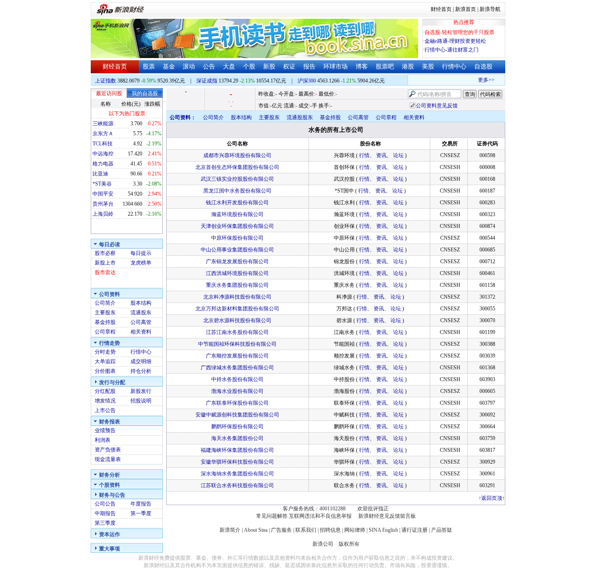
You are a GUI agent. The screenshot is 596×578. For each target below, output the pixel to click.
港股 (408, 66)
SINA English (383, 530)
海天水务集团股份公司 (237, 438)
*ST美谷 (102, 184)
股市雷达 (105, 272)
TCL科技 (102, 144)
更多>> (482, 80)
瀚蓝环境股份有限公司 (237, 214)
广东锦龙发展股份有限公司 (237, 261)
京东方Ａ (102, 134)
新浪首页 (465, 9)
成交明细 (140, 361)
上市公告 (105, 410)
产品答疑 (441, 530)
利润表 (102, 440)
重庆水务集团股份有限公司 (237, 285)
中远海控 (102, 154)
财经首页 (441, 9)
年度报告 (140, 504)
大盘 (229, 66)
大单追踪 (105, 361)
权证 (289, 66)
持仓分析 (140, 371)
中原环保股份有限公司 (237, 238)
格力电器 (102, 164)
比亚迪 (100, 174)
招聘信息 (330, 530)
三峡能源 (102, 123)
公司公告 (105, 504)
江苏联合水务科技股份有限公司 (237, 485)
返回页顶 (491, 498)
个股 (249, 66)
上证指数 (105, 81)
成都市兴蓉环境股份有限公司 (237, 155)
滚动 (189, 66)
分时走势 (105, 352)
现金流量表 (108, 459)
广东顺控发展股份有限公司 (237, 356)
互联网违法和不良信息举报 (320, 516)
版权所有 (349, 544)
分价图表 (105, 371)
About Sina (255, 530)
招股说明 (140, 401)
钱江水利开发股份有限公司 (237, 203)
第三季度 (105, 523)
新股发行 (140, 391)
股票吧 (385, 66)
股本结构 (140, 303)
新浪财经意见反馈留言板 (387, 516)
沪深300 (307, 81)
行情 (364, 155)
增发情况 (105, 401)
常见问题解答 (272, 516)
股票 (149, 66)
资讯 (381, 155)
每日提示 (140, 253)
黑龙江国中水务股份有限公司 (237, 191)
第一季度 (140, 513)
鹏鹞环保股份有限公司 (237, 426)
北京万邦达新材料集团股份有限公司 (237, 309)
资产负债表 (108, 450)
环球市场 (335, 66)
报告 (309, 66)
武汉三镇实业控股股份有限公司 (237, 179)
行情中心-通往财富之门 (452, 50)
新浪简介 (229, 530)
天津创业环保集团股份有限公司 (237, 226)
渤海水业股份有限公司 (237, 391)
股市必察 (105, 253)
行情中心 (454, 66)
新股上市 (105, 263)
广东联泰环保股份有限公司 (237, 403)
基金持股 (105, 322)
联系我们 (305, 530)
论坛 (398, 155)
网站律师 (354, 530)
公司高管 (140, 322)
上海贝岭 (102, 214)
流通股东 (140, 313)
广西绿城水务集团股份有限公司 (237, 368)
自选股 (483, 66)
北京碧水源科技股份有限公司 (237, 320)
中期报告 (105, 513)
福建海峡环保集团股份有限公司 (237, 450)
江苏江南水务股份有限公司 (237, 332)
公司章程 (105, 332)
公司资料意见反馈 (437, 106)
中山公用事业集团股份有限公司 (237, 250)
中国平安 (102, 194)
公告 (209, 66)
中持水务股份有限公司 (237, 379)
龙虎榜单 (140, 263)
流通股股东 (300, 117)
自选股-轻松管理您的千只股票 (459, 32)
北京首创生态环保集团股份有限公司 (237, 167)
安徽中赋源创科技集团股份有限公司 (237, 415)
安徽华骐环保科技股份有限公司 (237, 462)
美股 (428, 66)
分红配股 (105, 391)
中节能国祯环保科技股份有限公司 (237, 344)
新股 (269, 66)
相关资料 (140, 332)
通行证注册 (414, 530)
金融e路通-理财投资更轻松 (455, 41)
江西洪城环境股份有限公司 (237, 273)
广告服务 (281, 530)
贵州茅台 (102, 204)
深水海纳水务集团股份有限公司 (237, 474)
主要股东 (105, 313)
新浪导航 (490, 9)
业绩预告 (105, 430)
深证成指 (206, 81)
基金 (169, 66)
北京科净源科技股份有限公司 (237, 297)
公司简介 (105, 303)
